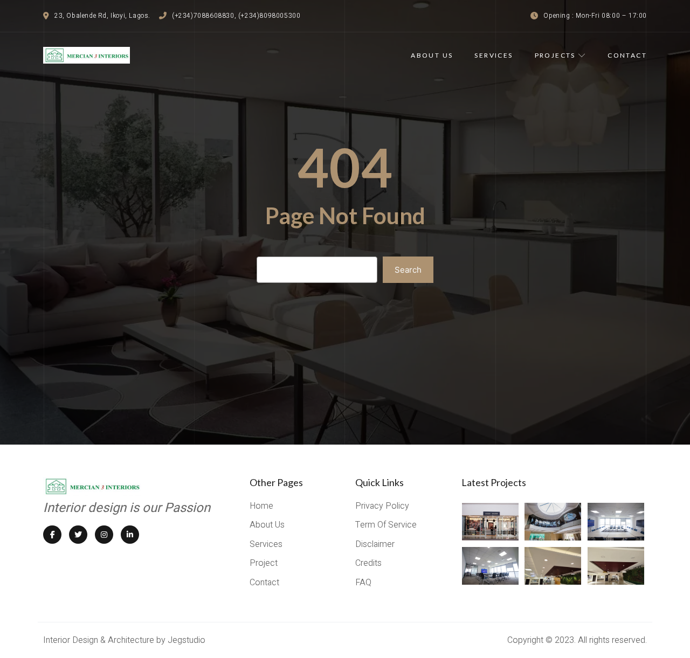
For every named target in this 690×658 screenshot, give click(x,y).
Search (408, 270)
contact (627, 55)
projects (555, 55)
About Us (432, 55)
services (493, 55)
